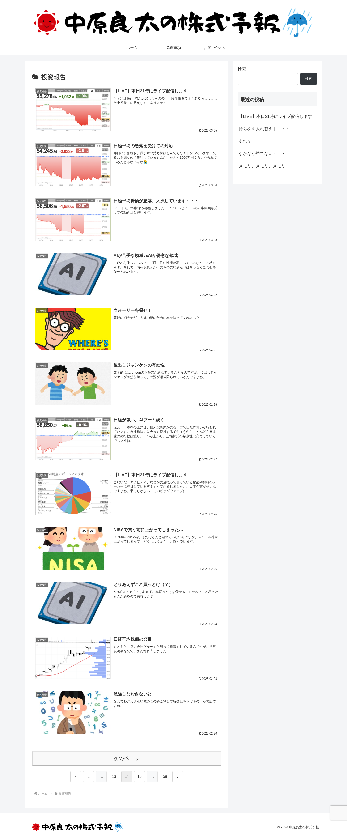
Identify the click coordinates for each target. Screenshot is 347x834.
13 (114, 776)
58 (165, 776)
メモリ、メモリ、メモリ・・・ (268, 166)
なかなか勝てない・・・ (262, 153)
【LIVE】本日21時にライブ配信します (275, 116)
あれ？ (245, 141)
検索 (242, 69)
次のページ (127, 758)
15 (139, 776)
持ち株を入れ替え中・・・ (264, 129)
